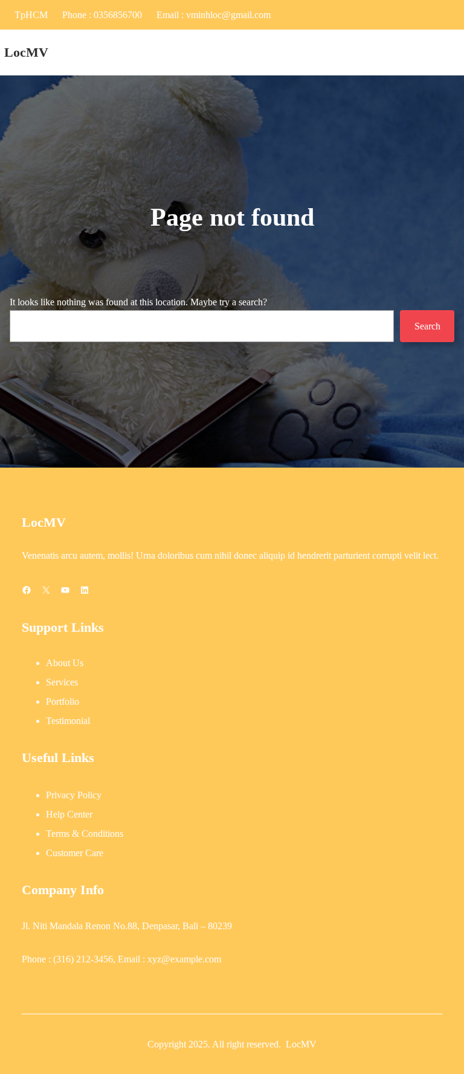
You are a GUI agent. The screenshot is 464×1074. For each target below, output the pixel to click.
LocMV (26, 52)
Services (62, 682)
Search (427, 326)
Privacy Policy (74, 795)
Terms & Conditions (84, 833)
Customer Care (74, 853)
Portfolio (62, 701)
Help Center (69, 814)
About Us (64, 663)
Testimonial (68, 721)
